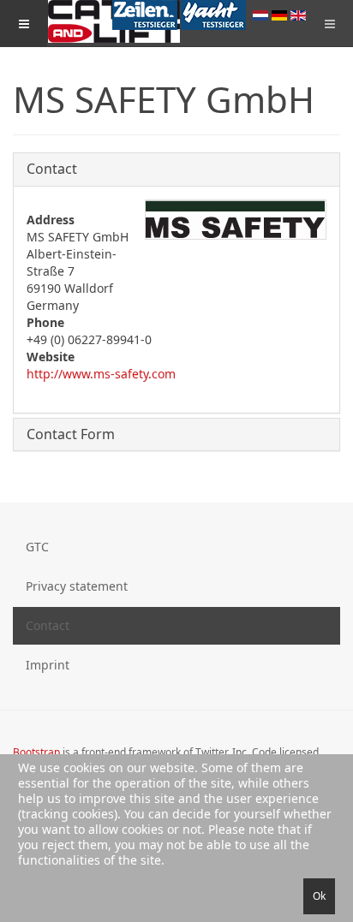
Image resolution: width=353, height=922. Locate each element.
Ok (319, 896)
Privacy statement (77, 586)
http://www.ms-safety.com (101, 374)
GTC (37, 546)
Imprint (47, 665)
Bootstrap (36, 752)
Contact (52, 168)
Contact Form (71, 434)
